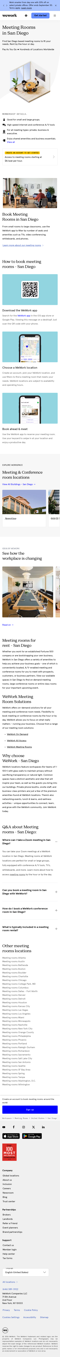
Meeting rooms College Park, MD (19, 984)
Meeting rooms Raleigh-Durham (18, 1047)
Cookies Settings (11, 1317)
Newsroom (8, 1193)
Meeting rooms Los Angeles (16, 1014)
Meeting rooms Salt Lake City (17, 1058)
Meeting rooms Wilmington (16, 1084)
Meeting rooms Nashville (14, 1025)
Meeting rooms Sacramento (16, 1055)
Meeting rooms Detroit (13, 999)
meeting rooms (17, 874)
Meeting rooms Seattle (13, 1066)
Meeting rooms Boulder (14, 973)
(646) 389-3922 (10, 1289)
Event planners (10, 1228)
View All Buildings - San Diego (17, 484)
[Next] (6, 5)
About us (7, 1180)
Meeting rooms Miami (13, 1017)
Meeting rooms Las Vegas (15, 1010)
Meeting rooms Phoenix (14, 1040)
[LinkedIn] (43, 1127)
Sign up (30, 1109)
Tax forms (7, 1258)
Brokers (7, 1215)
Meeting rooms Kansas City (16, 1006)
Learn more (26, 8)
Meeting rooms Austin (13, 961)
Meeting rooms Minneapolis (16, 1021)
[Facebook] (13, 1127)
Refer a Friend (10, 1223)
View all (11, 142)
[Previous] (3, 5)
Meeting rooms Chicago (14, 980)
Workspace (7, 1118)
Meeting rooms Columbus (15, 988)
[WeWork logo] (9, 15)
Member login (10, 1249)
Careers (7, 1188)
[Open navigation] (55, 15)
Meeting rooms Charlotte (15, 976)
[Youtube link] (3, 1127)
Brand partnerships (12, 1232)
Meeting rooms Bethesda (15, 965)
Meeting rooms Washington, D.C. (19, 1081)
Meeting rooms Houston (14, 1002)
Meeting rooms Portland (14, 1043)
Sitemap (44, 1317)
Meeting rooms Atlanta (14, 958)
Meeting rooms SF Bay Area (16, 1070)
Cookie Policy (31, 1310)
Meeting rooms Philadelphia (16, 1036)
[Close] (56, 5)
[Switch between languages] (26, 15)
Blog (5, 1197)
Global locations (11, 1176)
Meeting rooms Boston (13, 969)
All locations (9, 1282)
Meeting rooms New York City (17, 1028)
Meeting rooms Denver (13, 995)
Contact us (8, 1245)
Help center (9, 1254)
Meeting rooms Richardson (16, 1051)
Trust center (9, 1201)
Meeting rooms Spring (13, 1073)
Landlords (8, 1219)
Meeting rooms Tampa (13, 1077)
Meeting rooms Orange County (18, 1032)
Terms (17, 1310)
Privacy (6, 1310)
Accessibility (29, 1317)
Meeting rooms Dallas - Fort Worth (20, 991)
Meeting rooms (21, 1118)
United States (37, 1118)
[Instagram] (23, 1127)
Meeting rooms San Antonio (16, 1062)
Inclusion (7, 1184)
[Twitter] (33, 1127)
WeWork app (23, 316)
